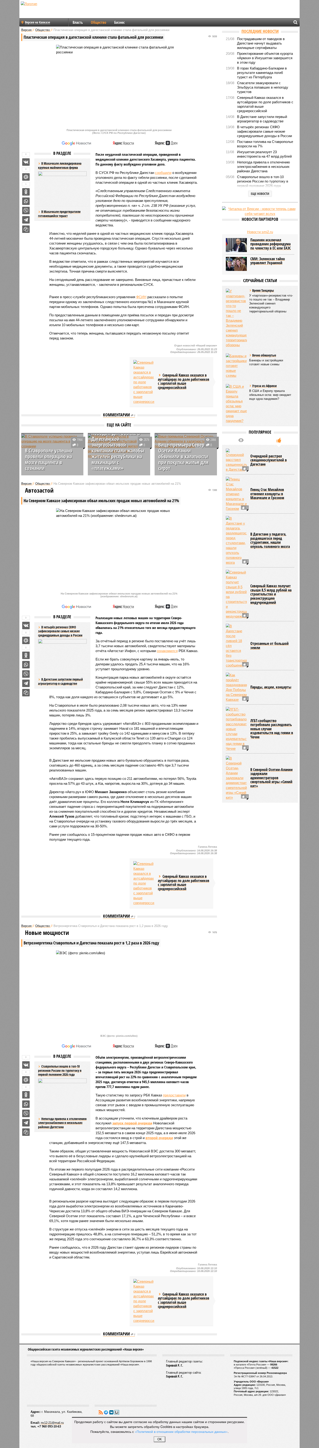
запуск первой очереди (132, 1123)
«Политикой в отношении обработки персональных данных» (181, 1431)
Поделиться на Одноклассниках (26, 192)
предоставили (174, 1095)
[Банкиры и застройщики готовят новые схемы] (236, 365)
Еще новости (260, 193)
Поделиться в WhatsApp (26, 201)
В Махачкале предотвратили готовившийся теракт (59, 213)
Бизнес (119, 22)
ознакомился (167, 651)
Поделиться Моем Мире (26, 177)
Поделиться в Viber (26, 210)
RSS (100, 1412)
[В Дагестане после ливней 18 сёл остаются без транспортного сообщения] (236, 646)
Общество (98, 22)
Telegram (106, 1412)
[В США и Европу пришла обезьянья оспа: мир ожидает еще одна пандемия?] (236, 403)
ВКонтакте (111, 1412)
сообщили (163, 173)
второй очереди (159, 1138)
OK (159, 1439)
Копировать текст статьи (26, 229)
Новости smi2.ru (260, 232)
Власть (78, 22)
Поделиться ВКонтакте (26, 162)
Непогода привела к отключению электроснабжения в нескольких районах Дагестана (62, 1122)
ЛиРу (116, 1412)
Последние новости (260, 31)
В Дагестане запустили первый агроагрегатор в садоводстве (60, 681)
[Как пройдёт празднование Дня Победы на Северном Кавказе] (236, 687)
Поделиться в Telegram (26, 220)
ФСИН (141, 297)
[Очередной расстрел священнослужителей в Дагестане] (236, 460)
